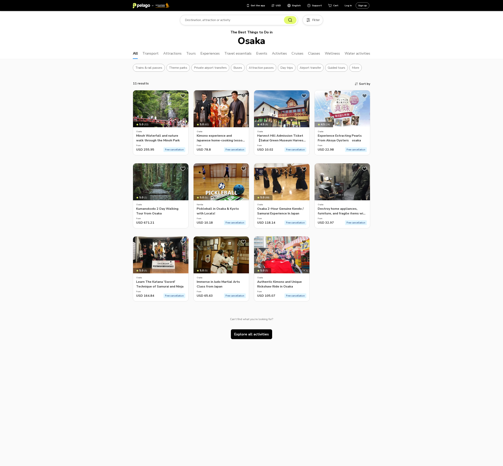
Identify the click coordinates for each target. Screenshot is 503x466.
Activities (279, 53)
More (355, 68)
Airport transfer (310, 68)
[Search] (290, 20)
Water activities (357, 53)
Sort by (364, 84)
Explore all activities (251, 334)
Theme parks (178, 68)
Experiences (210, 53)
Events (261, 53)
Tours (191, 53)
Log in (348, 5)
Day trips (286, 68)
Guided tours (336, 68)
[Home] (151, 5)
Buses (237, 68)
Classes (314, 53)
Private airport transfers (210, 68)
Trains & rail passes (148, 68)
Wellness (332, 53)
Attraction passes (261, 68)
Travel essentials (238, 53)
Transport (150, 53)
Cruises (297, 53)
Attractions (172, 53)
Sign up (362, 5)
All (135, 53)
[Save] (183, 96)
